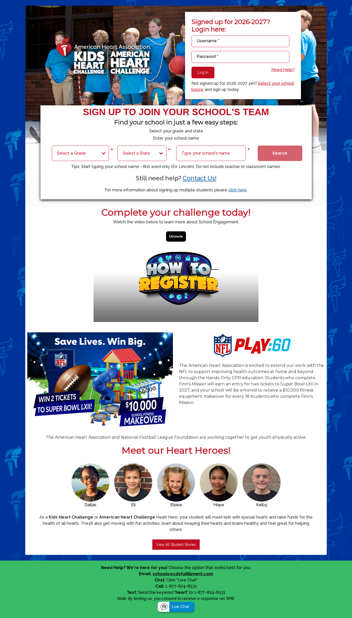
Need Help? (283, 69)
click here (237, 190)
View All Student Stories (176, 545)
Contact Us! (199, 178)
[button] (176, 607)
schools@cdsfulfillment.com (183, 573)
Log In (203, 72)
